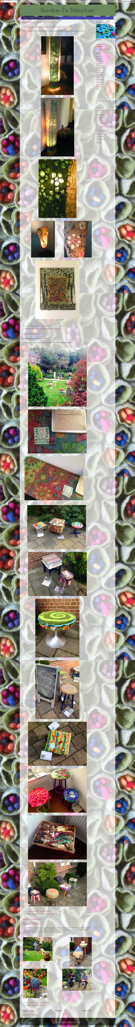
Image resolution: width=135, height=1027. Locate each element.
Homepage (58, 1011)
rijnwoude (50, 328)
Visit (100, 110)
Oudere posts (87, 1011)
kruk (33, 914)
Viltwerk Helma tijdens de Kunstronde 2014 (44, 26)
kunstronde (41, 328)
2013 (99, 142)
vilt (59, 328)
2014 (99, 117)
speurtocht (99, 86)
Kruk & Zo (33, 18)
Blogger (78, 1022)
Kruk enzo (28, 930)
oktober (102, 120)
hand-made (35, 328)
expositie (29, 328)
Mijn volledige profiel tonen (103, 49)
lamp (46, 328)
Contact (56, 18)
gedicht (98, 58)
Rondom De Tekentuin (67, 10)
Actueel (25, 18)
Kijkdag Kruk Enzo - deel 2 (36, 338)
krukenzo (37, 914)
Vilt (49, 18)
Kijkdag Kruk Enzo (32, 923)
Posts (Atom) (34, 1015)
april (101, 136)
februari (102, 139)
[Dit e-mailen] (54, 326)
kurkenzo (98, 75)
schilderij (55, 328)
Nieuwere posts (28, 1011)
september (102, 134)
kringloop (98, 63)
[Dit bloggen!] (56, 326)
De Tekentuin (42, 18)
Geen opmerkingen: (46, 326)
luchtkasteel (99, 79)
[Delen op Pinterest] (61, 326)
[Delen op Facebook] (60, 326)
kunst (41, 914)
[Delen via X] (58, 326)
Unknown (100, 46)
